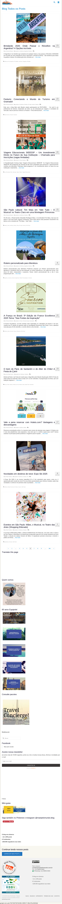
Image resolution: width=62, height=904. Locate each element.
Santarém (32, 384)
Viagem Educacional (26, 172)
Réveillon (29, 61)
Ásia (21, 160)
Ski (27, 476)
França (15, 331)
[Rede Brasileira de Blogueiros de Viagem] (10, 884)
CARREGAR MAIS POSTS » (12, 854)
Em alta (29, 104)
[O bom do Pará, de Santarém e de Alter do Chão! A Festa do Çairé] (31, 351)
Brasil (5, 114)
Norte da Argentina (15, 277)
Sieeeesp (14, 172)
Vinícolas (30, 277)
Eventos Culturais (35, 104)
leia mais (38, 57)
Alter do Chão (6, 384)
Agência (21, 427)
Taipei (18, 172)
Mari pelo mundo (9, 746)
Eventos (8, 114)
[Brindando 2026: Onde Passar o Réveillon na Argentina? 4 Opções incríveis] (31, 28)
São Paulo (28, 225)
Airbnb (25, 427)
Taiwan (20, 172)
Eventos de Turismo (14, 486)
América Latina (7, 225)
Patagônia (25, 61)
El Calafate (16, 61)
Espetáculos (6, 541)
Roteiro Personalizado (24, 277)
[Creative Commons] (35, 861)
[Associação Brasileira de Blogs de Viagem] (9, 867)
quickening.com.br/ (6, 899)
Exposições (32, 320)
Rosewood (19, 331)
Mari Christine (9, 476)
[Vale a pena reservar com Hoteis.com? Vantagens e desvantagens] (31, 404)
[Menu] (58, 2)
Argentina (26, 51)
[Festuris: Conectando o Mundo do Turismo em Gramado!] (31, 81)
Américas (22, 51)
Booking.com (5, 732)
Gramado (15, 114)
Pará (28, 384)
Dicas (21, 320)
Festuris (11, 114)
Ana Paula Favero (9, 374)
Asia (5, 172)
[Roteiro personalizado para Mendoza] (31, 245)
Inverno (19, 486)
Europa (27, 320)
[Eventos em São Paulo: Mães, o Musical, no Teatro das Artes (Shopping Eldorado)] (31, 506)
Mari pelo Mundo (9, 51)
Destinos (30, 51)
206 (49, 548)
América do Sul (7, 61)
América (11, 384)
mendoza (20, 61)
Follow (4, 798)
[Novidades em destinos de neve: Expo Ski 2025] (31, 456)
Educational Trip (9, 172)
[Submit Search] (3, 738)
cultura (17, 225)
